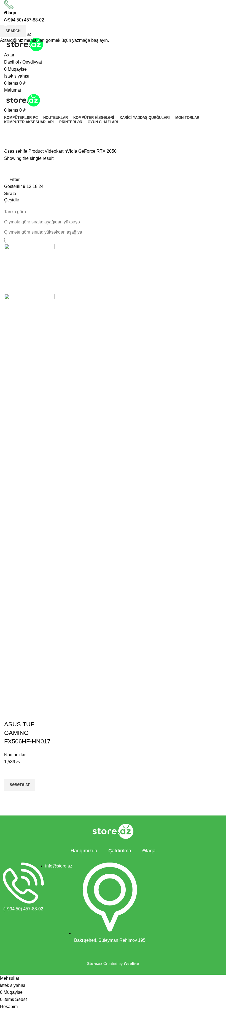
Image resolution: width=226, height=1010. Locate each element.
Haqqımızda (84, 850)
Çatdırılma (119, 850)
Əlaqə (148, 850)
